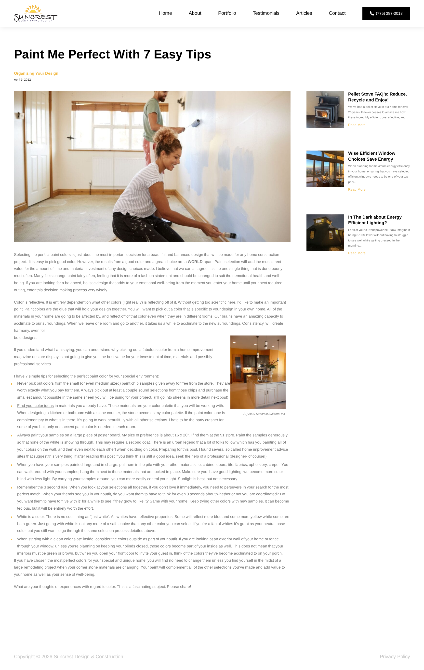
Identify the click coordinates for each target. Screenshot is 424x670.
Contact (337, 13)
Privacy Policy (395, 656)
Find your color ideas (35, 406)
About (195, 13)
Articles (304, 13)
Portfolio (227, 13)
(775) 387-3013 (389, 13)
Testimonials (266, 13)
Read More (357, 125)
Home (165, 13)
